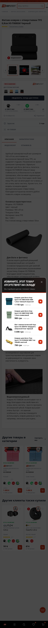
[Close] (41, 282)
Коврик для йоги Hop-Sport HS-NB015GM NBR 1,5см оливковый (24, 313)
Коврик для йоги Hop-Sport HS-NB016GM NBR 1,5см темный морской (24, 300)
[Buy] (40, 301)
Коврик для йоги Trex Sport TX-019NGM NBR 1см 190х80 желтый (25, 340)
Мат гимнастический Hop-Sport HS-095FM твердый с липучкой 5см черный (25, 327)
